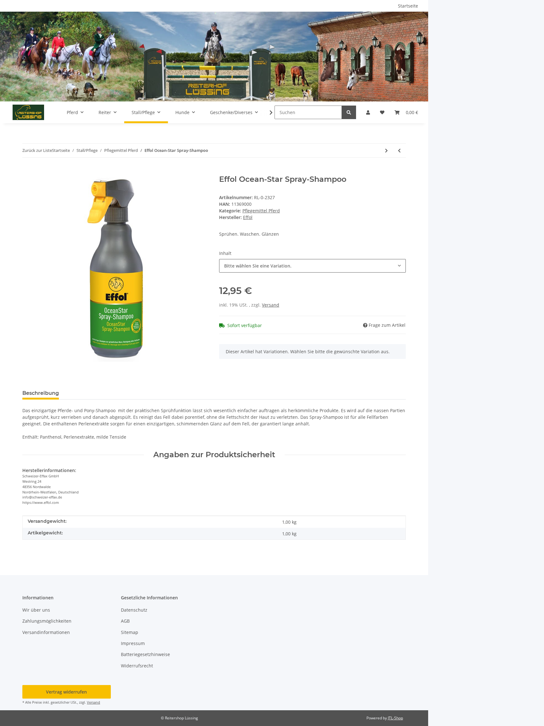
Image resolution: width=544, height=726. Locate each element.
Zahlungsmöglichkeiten (46, 621)
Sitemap (129, 632)
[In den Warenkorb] (27, 171)
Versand (270, 305)
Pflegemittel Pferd (261, 211)
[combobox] (312, 266)
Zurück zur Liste (37, 150)
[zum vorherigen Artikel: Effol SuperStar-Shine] (399, 150)
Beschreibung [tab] (40, 393)
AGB (125, 621)
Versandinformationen (46, 632)
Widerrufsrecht (137, 666)
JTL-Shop (395, 718)
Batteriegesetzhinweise (145, 654)
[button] (368, 112)
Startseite (408, 6)
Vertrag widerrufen (66, 692)
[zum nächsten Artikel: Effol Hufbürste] (386, 150)
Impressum (133, 643)
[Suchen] (349, 112)
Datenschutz (134, 610)
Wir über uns (36, 610)
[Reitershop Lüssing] (28, 112)
